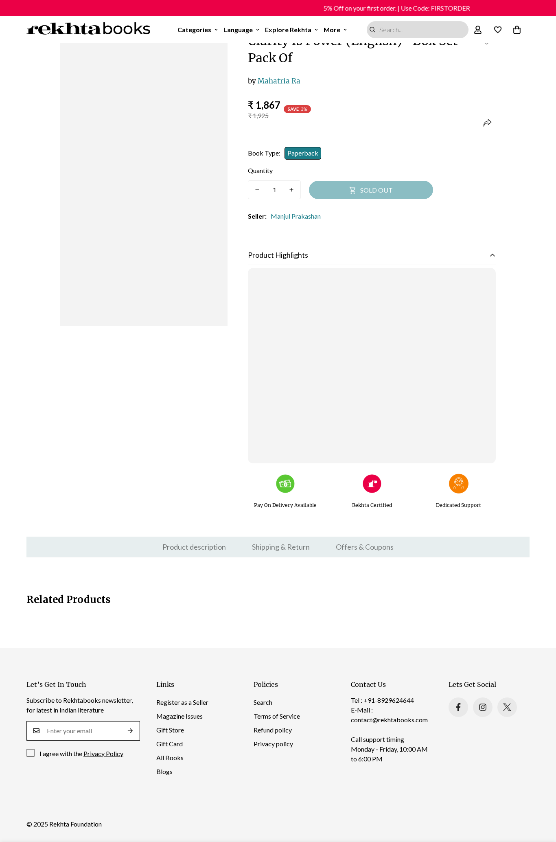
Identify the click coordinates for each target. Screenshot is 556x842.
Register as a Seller (182, 702)
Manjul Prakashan (296, 216)
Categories (194, 29)
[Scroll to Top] (540, 797)
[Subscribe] (130, 730)
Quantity (260, 170)
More (332, 29)
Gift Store (170, 730)
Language (238, 29)
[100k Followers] (483, 707)
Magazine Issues (179, 716)
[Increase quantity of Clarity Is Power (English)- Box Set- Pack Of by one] (291, 190)
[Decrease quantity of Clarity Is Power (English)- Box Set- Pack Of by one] (257, 190)
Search (263, 702)
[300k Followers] (458, 707)
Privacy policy (273, 744)
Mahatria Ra (274, 81)
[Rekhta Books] (88, 29)
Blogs (164, 771)
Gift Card (169, 744)
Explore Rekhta (288, 29)
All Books (170, 757)
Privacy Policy (103, 753)
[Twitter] (507, 707)
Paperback (302, 153)
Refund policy (273, 730)
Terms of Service (277, 716)
